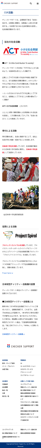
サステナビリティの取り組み (29, 402)
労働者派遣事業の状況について (11, 437)
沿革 (3, 393)
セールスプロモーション (28, 366)
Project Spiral (6, 273)
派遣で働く (5, 369)
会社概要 (5, 387)
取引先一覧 (5, 396)
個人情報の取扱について (28, 390)
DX (21, 363)
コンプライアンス (25, 384)
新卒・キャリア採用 (8, 363)
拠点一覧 (5, 390)
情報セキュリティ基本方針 (28, 387)
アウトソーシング (25, 372)
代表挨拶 (5, 384)
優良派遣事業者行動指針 (28, 393)
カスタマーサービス (26, 369)
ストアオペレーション (27, 375)
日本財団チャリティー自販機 (12, 334)
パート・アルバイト (8, 366)
